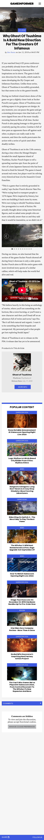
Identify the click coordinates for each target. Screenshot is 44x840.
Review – (22, 629)
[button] (40, 226)
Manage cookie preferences (22, 726)
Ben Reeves (11, 52)
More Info (22, 387)
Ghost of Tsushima (22, 374)
